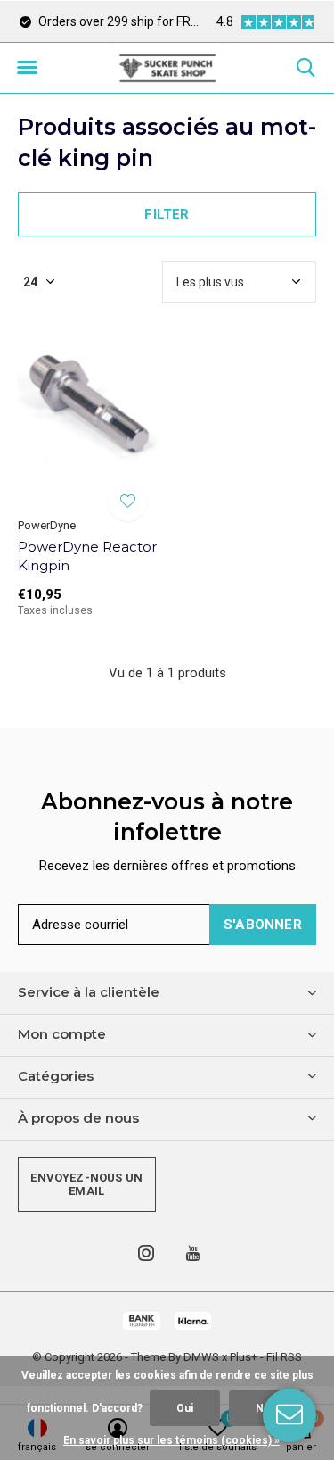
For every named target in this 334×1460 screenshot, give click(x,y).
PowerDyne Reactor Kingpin (87, 556)
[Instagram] (146, 1253)
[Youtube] (193, 1253)
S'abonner (263, 925)
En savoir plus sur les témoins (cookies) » (171, 1440)
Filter (166, 214)
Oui (184, 1408)
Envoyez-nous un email (86, 1185)
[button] (26, 68)
